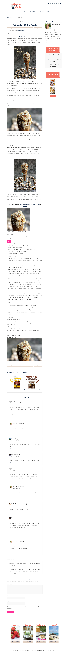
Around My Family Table (16, 6)
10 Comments (28, 21)
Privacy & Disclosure (32, 648)
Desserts (11, 17)
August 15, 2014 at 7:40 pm (15, 505)
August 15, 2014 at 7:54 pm (16, 543)
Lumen (46, 64)
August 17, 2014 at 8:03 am (16, 488)
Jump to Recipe (11, 33)
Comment (9, 584)
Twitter (38, 204)
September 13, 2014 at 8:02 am (15, 456)
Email (9, 601)
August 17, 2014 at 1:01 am (15, 470)
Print (9, 241)
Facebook (33, 204)
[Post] (29, 28)
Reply (10, 416)
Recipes (8, 17)
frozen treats (14, 17)
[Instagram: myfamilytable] (24, 327)
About (38, 648)
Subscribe (42, 648)
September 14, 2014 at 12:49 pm (16, 440)
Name (9, 595)
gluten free (32, 367)
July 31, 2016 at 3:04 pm (16, 425)
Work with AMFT (48, 648)
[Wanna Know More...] (50, 43)
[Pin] (11, 28)
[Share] (20, 28)
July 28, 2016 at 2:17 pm (14, 403)
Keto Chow (47, 59)
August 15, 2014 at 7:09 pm (15, 519)
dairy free (20, 367)
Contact (53, 648)
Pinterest (25, 206)
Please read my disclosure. (21, 30)
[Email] (38, 28)
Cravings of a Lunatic (24, 36)
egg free (24, 367)
